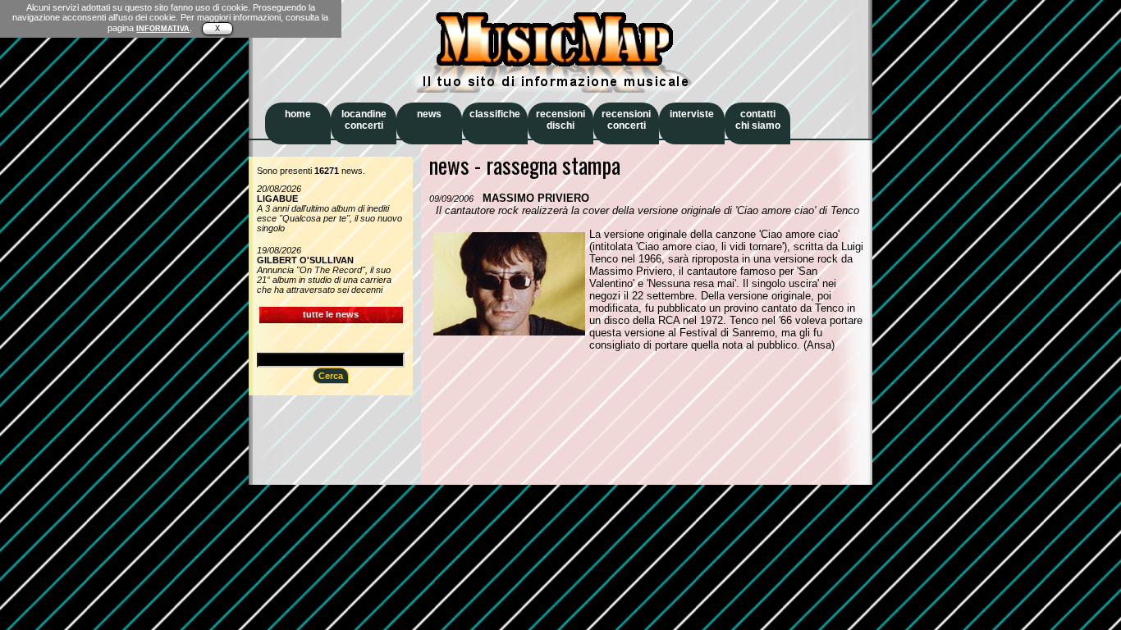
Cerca (330, 376)
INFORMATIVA (163, 29)
